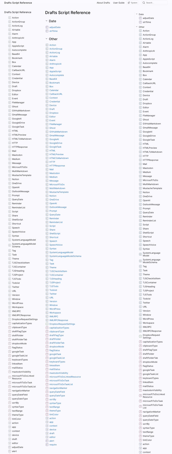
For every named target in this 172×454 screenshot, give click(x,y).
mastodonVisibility (58, 373)
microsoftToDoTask (59, 380)
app (51, 422)
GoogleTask (55, 146)
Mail (51, 169)
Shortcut (53, 237)
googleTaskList (57, 358)
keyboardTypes (57, 361)
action (52, 418)
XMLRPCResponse (58, 320)
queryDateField (57, 391)
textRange (54, 407)
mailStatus (54, 369)
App (51, 67)
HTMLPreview (56, 154)
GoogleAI (54, 139)
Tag (51, 260)
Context (53, 97)
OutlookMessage (58, 207)
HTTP (52, 161)
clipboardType (56, 331)
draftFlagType (56, 335)
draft (51, 433)
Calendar (54, 90)
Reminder (54, 218)
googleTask (55, 354)
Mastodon (54, 173)
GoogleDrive (55, 143)
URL (51, 297)
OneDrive (54, 199)
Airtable (53, 56)
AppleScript (55, 71)
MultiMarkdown (57, 188)
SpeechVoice (55, 244)
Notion (52, 195)
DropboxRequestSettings (62, 324)
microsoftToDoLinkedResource (65, 376)
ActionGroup (55, 48)
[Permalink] (63, 27)
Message (53, 180)
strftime (53, 31)
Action (52, 45)
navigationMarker (58, 388)
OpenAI (53, 203)
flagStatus (54, 350)
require (53, 444)
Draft (52, 109)
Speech (53, 241)
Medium (53, 177)
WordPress (54, 309)
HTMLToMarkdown (59, 158)
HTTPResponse (57, 165)
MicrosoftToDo (57, 184)
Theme (52, 267)
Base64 (53, 79)
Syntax (52, 248)
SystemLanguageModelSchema (65, 256)
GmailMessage (56, 135)
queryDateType (57, 395)
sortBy (52, 399)
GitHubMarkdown (58, 131)
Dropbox (53, 112)
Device (52, 105)
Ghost (52, 128)
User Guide (118, 2)
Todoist (53, 290)
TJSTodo (53, 286)
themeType (55, 410)
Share (52, 229)
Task (51, 263)
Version (53, 301)
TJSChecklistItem (58, 271)
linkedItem (54, 365)
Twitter (53, 293)
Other (141, 27)
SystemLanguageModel (61, 252)
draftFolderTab (56, 342)
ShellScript (54, 233)
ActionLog (54, 52)
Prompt (53, 210)
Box (51, 86)
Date (141, 14)
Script (52, 226)
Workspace (55, 312)
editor (52, 437)
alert (51, 440)
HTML (52, 150)
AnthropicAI (55, 63)
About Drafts (103, 2)
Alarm (52, 60)
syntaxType (55, 403)
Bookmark (54, 82)
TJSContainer (56, 275)
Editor (52, 116)
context (53, 425)
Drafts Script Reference (18, 2)
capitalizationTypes (59, 327)
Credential (54, 101)
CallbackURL (55, 94)
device (52, 429)
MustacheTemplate (59, 192)
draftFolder (55, 339)
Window (53, 305)
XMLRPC (53, 316)
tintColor (53, 414)
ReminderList (56, 222)
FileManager (55, 124)
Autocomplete (56, 75)
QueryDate (54, 214)
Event (52, 120)
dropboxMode (56, 346)
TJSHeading (55, 278)
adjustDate (54, 27)
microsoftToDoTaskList (61, 384)
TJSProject (54, 282)
